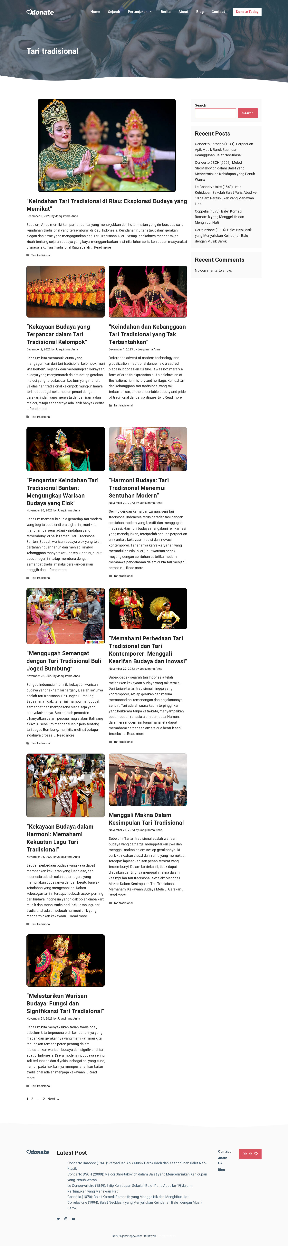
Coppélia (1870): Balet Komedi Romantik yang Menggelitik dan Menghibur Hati (219, 217)
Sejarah (114, 12)
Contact (218, 12)
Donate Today (247, 12)
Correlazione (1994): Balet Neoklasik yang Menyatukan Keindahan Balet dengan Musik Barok (223, 235)
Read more (102, 247)
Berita (166, 12)
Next (54, 1099)
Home (95, 12)
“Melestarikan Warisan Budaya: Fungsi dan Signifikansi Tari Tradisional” (65, 1003)
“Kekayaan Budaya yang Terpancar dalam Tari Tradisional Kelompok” (58, 334)
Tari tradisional (40, 255)
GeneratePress (166, 1236)
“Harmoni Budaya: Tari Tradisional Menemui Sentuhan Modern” (139, 488)
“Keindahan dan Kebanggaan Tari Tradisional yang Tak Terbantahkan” (147, 334)
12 (43, 1099)
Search (200, 105)
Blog (200, 12)
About (183, 12)
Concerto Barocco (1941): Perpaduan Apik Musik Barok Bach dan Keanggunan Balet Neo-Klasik (224, 149)
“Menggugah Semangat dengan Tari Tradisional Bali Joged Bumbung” (63, 661)
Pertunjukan (138, 12)
